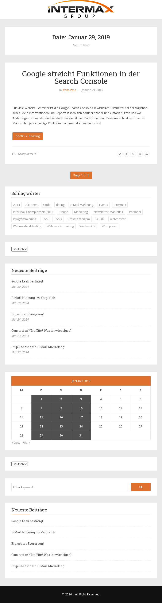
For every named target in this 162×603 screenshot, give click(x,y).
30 (61, 435)
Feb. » (26, 443)
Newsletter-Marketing (108, 212)
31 (81, 435)
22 (41, 426)
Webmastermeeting (60, 226)
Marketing (81, 212)
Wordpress (109, 226)
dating (60, 205)
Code (46, 205)
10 (81, 408)
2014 (16, 205)
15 (41, 417)
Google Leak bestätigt (27, 281)
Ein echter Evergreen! (27, 314)
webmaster (118, 219)
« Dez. (15, 443)
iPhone (63, 212)
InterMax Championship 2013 (33, 212)
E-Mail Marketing (81, 205)
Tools (58, 219)
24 (81, 426)
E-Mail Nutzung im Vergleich (33, 298)
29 (41, 435)
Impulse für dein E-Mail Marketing (37, 347)
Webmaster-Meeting (27, 226)
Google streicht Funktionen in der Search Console (81, 77)
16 (61, 417)
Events (103, 205)
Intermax (120, 205)
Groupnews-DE (27, 154)
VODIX (100, 219)
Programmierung (24, 219)
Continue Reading (28, 136)
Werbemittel (88, 226)
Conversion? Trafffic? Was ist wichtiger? (41, 331)
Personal (135, 212)
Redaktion (69, 90)
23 (61, 426)
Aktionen (32, 205)
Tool (45, 219)
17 (81, 417)
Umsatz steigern (79, 219)
